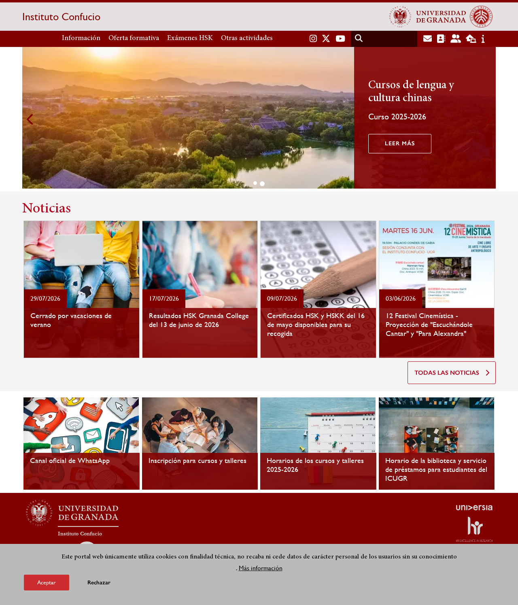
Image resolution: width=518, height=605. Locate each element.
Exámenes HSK (190, 38)
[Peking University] (481, 17)
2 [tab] (262, 183)
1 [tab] (255, 183)
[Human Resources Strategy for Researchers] (474, 529)
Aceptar (46, 582)
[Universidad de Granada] (428, 17)
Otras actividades (247, 38)
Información (81, 38)
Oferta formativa (133, 38)
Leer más (400, 143)
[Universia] (474, 507)
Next (488, 119)
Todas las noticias (446, 372)
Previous (30, 119)
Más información (260, 568)
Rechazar (98, 582)
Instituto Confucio (61, 16)
